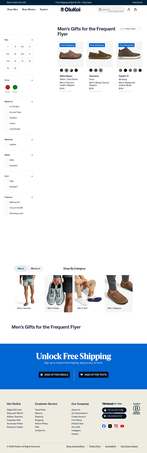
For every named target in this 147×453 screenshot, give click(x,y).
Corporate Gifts (14, 420)
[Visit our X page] (110, 426)
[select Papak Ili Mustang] (135, 70)
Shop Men (12, 9)
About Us (75, 409)
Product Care (77, 423)
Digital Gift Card (14, 409)
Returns (38, 413)
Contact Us (40, 430)
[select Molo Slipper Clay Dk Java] (71, 70)
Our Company (80, 404)
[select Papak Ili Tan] (120, 70)
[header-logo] (70, 9)
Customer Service (46, 404)
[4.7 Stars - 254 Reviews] (95, 91)
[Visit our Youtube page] (122, 426)
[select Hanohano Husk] (101, 70)
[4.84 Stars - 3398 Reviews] (66, 91)
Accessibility (110, 446)
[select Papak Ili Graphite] (130, 70)
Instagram (76, 430)
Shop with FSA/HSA (16, 413)
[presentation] (105, 410)
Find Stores (137, 2)
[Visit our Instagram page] (116, 426)
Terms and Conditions (75, 446)
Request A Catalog (15, 427)
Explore (44, 9)
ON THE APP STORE (115, 410)
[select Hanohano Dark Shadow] (96, 70)
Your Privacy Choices (129, 446)
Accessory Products (16, 423)
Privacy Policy (94, 446)
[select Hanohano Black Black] (91, 70)
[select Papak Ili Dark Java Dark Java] (140, 70)
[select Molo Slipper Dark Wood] (61, 70)
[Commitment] (136, 409)
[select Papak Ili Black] (125, 70)
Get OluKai (14, 404)
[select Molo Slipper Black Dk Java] (76, 70)
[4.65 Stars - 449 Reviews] (125, 91)
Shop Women (29, 9)
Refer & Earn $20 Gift (16, 2)
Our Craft (75, 427)
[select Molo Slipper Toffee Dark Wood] (66, 70)
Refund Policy (41, 423)
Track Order (40, 409)
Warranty (39, 416)
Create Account (78, 416)
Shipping (39, 420)
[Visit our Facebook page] (104, 426)
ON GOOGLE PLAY (115, 416)
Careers (75, 433)
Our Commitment (79, 413)
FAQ (37, 427)
